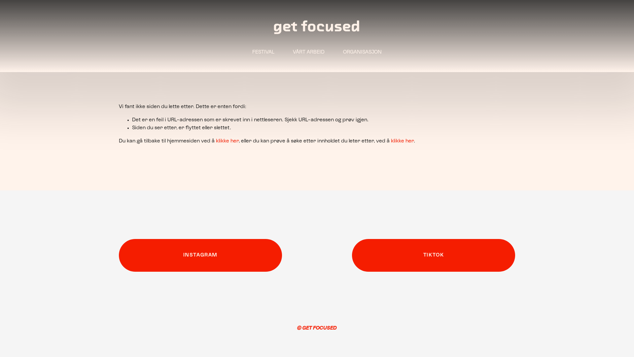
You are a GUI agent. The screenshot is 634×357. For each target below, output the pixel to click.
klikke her (227, 141)
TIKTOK (433, 255)
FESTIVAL (263, 52)
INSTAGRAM (200, 255)
